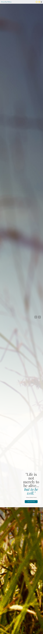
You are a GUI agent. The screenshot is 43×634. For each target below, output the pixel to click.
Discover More (31, 501)
